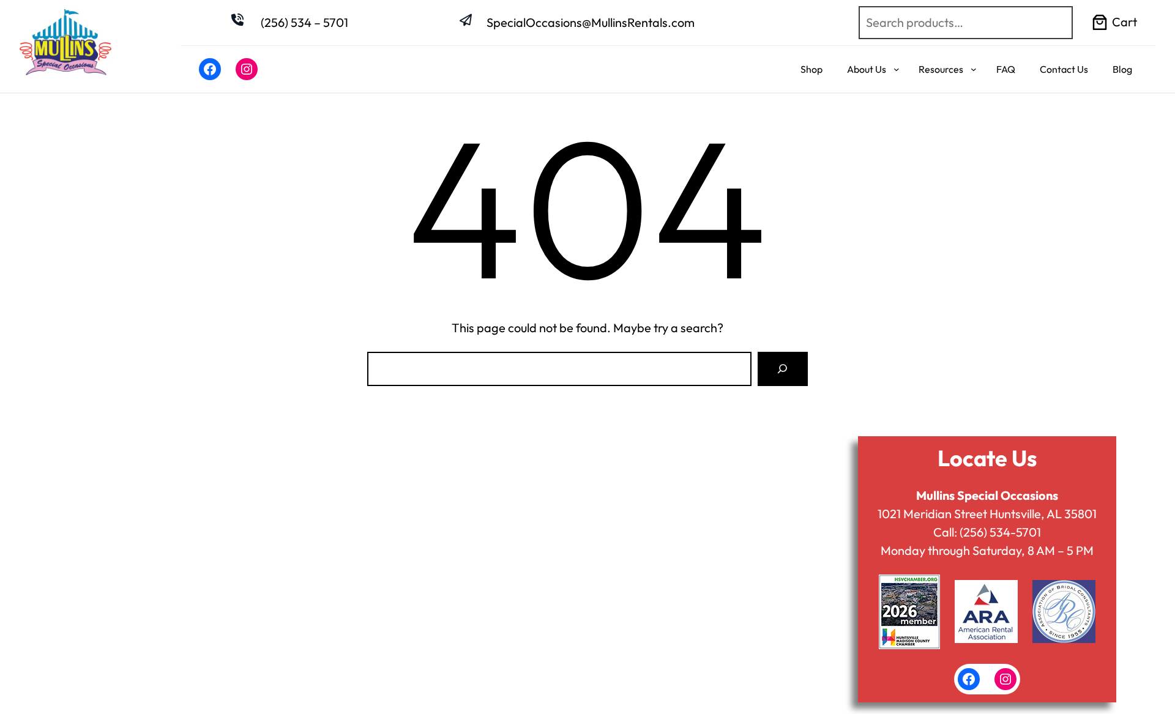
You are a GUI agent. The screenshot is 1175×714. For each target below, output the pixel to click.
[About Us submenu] (896, 69)
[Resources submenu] (974, 69)
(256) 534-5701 (1000, 532)
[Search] (783, 369)
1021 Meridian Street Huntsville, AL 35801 (987, 513)
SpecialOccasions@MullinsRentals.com (591, 22)
